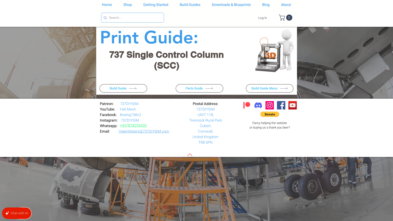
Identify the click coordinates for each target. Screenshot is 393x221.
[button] (286, 18)
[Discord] (258, 105)
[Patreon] (247, 105)
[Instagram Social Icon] (269, 105)
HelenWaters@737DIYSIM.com (144, 131)
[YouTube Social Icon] (292, 105)
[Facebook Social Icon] (281, 105)
